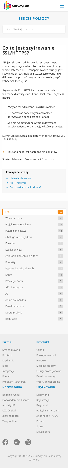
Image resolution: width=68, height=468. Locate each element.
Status (40, 426)
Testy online (9, 421)
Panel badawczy (46, 376)
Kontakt (7, 355)
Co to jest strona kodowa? (25, 187)
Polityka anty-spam (47, 410)
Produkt (41, 360)
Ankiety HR (8, 405)
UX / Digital (9, 410)
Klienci (6, 376)
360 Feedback (10, 416)
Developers (43, 431)
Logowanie (42, 394)
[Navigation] (62, 5)
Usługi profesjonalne (48, 371)
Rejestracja (42, 400)
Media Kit (8, 360)
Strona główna (11, 350)
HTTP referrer (18, 182)
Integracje (8, 371)
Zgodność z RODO (47, 416)
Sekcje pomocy (34, 18)
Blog (5, 365)
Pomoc (40, 421)
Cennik (40, 350)
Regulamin (42, 405)
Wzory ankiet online (48, 381)
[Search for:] (34, 29)
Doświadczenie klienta (15, 400)
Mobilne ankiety (46, 365)
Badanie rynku (11, 394)
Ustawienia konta (20, 178)
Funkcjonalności (46, 355)
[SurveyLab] (16, 5)
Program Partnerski (14, 381)
